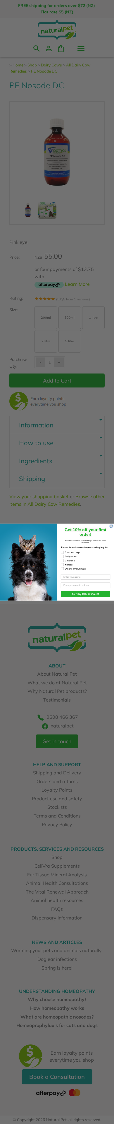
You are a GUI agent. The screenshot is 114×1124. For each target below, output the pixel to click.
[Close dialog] (111, 526)
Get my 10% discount (85, 593)
